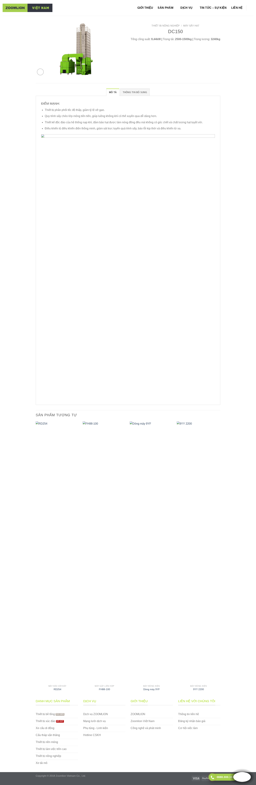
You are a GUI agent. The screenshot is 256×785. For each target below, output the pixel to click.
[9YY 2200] (198, 552)
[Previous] (35, 559)
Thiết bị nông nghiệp (166, 25)
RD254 (57, 689)
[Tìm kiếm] (251, 8)
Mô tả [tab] (113, 92)
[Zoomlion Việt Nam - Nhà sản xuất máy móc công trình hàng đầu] (27, 8)
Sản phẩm (165, 7)
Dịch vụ (186, 7)
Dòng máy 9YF (151, 689)
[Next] (220, 559)
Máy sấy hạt (191, 25)
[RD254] (57, 552)
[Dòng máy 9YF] (151, 552)
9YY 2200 (198, 689)
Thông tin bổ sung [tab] (135, 92)
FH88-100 (104, 689)
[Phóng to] (40, 72)
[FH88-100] (104, 552)
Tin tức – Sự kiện (213, 7)
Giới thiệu (145, 7)
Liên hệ (237, 7)
